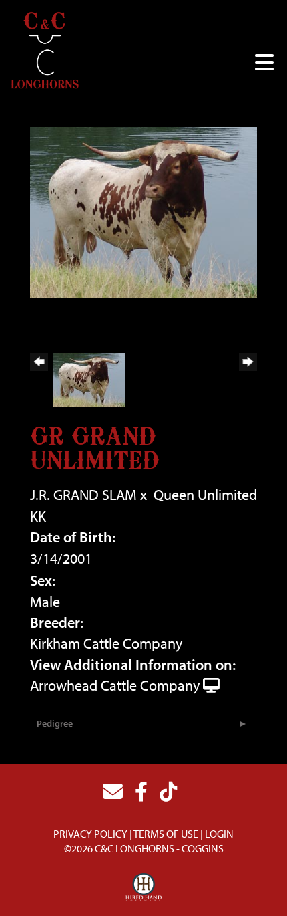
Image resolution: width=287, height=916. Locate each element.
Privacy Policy (90, 833)
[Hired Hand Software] (143, 888)
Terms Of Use (165, 833)
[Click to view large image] (143, 210)
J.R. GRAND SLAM (83, 494)
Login (219, 833)
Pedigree (55, 723)
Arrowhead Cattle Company (115, 685)
